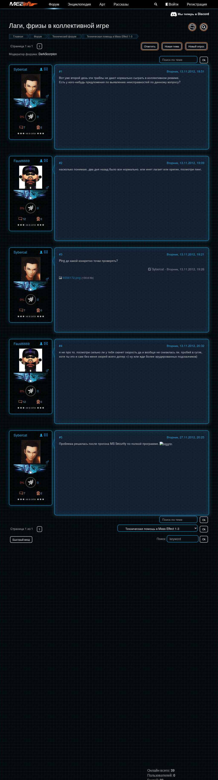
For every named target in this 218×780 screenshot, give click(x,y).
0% (22, 116)
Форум (54, 4)
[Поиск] (155, 4)
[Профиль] (41, 70)
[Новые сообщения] (192, 27)
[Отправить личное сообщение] (46, 69)
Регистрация (197, 4)
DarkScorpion (48, 54)
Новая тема (172, 46)
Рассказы (121, 4)
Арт (102, 4)
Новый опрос (196, 46)
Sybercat (20, 69)
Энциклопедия (79, 4)
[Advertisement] (159, 551)
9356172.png (72, 277)
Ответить (149, 46)
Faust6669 (22, 160)
